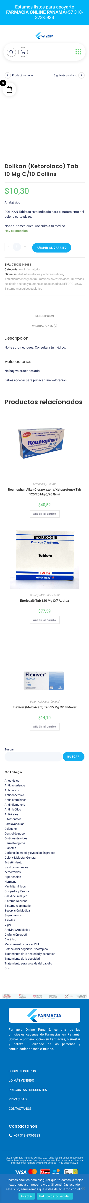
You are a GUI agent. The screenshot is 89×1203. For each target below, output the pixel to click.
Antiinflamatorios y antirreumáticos (40, 274)
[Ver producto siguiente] (81, 75)
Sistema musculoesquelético (23, 288)
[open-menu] (77, 52)
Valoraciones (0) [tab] (44, 326)
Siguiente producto (65, 75)
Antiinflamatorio (29, 269)
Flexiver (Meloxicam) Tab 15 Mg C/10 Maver (44, 707)
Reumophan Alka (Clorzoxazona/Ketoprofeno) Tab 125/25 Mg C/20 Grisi (44, 492)
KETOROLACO (71, 284)
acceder (19, 380)
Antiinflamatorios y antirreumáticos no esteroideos (37, 279)
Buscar (9, 749)
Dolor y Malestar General (44, 595)
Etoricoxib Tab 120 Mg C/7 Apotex (44, 600)
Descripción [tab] (44, 316)
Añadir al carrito (52, 248)
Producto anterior (23, 75)
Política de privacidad (55, 1196)
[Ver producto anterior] (8, 75)
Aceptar (26, 1196)
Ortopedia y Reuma (44, 484)
